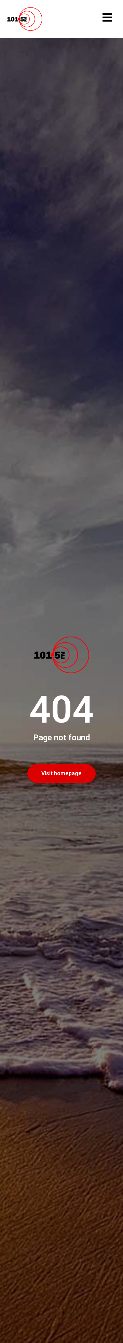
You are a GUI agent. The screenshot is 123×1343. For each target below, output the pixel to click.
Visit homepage (61, 773)
